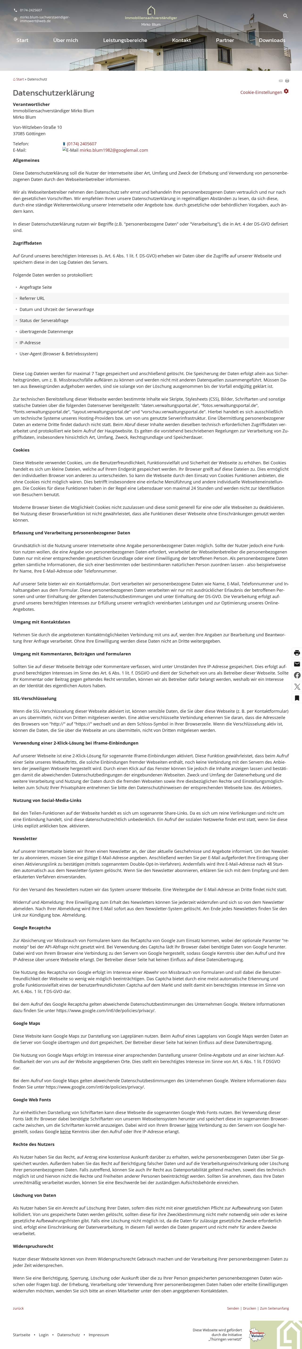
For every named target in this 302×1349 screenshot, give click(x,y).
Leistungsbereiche (125, 40)
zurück (18, 1308)
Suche (285, 15)
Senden (233, 1308)
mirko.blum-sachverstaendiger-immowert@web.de (45, 19)
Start (22, 40)
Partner (225, 40)
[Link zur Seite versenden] (280, 81)
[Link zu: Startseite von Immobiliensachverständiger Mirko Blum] (151, 16)
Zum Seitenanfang (274, 1308)
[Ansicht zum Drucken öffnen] (287, 81)
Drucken (249, 1308)
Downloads (272, 40)
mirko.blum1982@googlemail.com (114, 150)
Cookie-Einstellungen (264, 91)
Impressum (99, 1334)
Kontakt (181, 40)
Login (44, 1334)
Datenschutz (68, 1334)
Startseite (21, 1334)
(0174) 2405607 (81, 144)
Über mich (65, 40)
